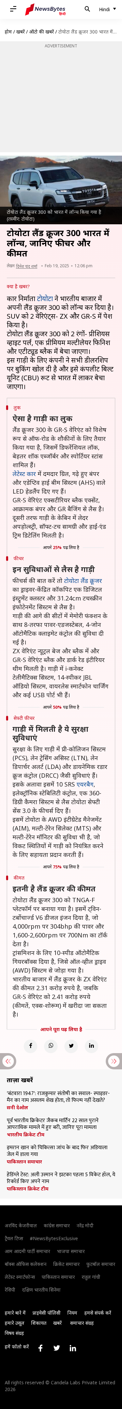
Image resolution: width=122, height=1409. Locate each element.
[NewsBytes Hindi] (45, 9)
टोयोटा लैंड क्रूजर (83, 580)
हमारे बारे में (15, 1313)
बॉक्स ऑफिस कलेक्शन (25, 1264)
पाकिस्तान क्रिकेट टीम (27, 1189)
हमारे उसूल (14, 1323)
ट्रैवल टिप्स (14, 1238)
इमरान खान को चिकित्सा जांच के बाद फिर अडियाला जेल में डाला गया (57, 1151)
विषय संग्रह (14, 1333)
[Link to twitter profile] (56, 1348)
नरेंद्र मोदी (85, 1225)
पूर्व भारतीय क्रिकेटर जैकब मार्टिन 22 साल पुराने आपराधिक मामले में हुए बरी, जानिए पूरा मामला (53, 1124)
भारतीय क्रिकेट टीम (25, 1135)
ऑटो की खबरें (41, 31)
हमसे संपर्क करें (97, 1313)
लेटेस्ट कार (24, 474)
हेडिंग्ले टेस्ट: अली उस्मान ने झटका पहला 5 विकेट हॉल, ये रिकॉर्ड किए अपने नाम (61, 1178)
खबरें (20, 31)
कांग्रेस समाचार (57, 1225)
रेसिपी (10, 1290)
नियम (72, 1313)
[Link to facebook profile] (40, 1348)
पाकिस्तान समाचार (24, 1162)
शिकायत (38, 1323)
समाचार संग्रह (82, 1323)
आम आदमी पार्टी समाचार (27, 1251)
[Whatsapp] (51, 1046)
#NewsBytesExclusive (54, 1238)
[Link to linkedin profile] (73, 1348)
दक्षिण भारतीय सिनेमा (41, 1290)
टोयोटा (45, 298)
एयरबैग (85, 784)
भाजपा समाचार (71, 1251)
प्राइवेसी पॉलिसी (47, 1313)
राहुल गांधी (91, 1277)
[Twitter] (71, 1046)
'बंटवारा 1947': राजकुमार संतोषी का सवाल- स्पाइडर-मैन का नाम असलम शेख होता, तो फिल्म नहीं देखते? (58, 1097)
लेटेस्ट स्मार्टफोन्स (20, 1277)
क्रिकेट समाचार (66, 1264)
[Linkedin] (91, 1046)
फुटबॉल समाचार (100, 1264)
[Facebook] (30, 1046)
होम (8, 31)
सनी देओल (17, 1108)
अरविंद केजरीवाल (21, 1225)
